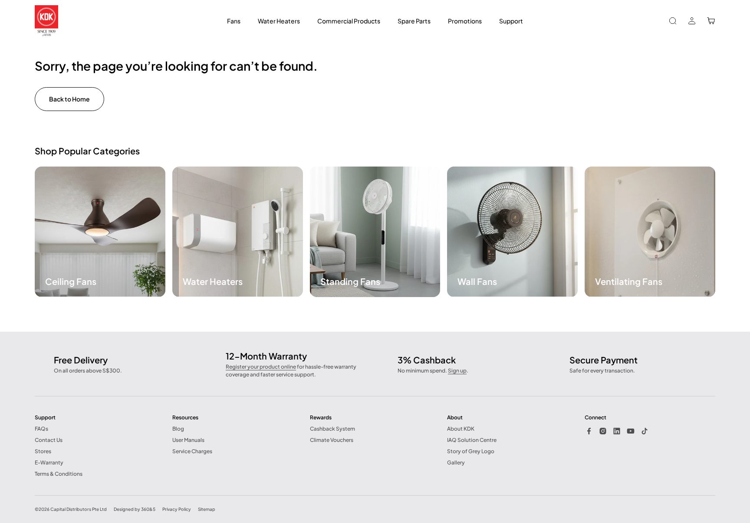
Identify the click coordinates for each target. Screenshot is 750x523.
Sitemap (206, 509)
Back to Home (69, 99)
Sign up (457, 370)
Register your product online (261, 366)
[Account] (692, 20)
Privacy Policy (176, 509)
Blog (178, 428)
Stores (43, 451)
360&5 (148, 509)
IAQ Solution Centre (472, 440)
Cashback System (332, 428)
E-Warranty (49, 462)
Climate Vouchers (331, 440)
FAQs (41, 428)
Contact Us (48, 440)
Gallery (456, 462)
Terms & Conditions (58, 474)
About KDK (460, 428)
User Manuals (188, 440)
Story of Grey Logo (470, 451)
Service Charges (192, 451)
